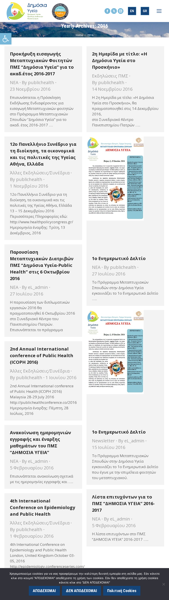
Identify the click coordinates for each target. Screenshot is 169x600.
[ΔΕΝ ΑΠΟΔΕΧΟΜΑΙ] (163, 584)
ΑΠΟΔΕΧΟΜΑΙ (44, 590)
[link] (5, 38)
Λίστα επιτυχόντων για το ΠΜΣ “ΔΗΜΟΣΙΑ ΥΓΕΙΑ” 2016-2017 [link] (123, 503)
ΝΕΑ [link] (14, 82)
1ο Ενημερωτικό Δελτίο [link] (119, 258)
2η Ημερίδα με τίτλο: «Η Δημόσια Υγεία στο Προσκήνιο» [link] (119, 60)
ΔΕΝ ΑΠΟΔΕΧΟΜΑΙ (81, 590)
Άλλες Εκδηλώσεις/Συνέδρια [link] (40, 173)
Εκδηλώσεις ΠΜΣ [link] (110, 76)
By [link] (38, 82)
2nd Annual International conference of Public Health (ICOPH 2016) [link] (41, 355)
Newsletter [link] (103, 441)
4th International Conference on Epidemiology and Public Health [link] (42, 507)
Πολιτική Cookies (121, 590)
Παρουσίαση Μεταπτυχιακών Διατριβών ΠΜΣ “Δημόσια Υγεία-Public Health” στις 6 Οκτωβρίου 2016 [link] (41, 265)
